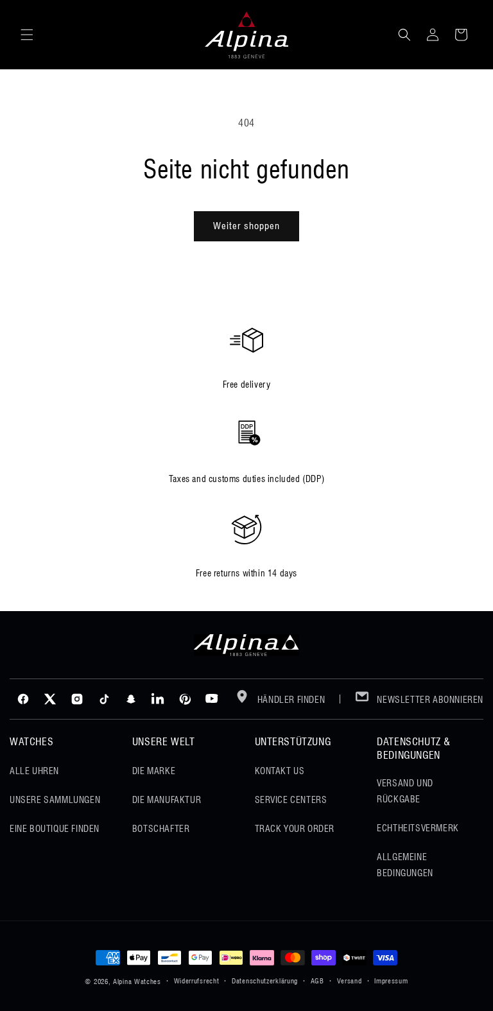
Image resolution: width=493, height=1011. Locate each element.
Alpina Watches (137, 981)
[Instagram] (77, 699)
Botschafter (161, 829)
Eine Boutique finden (54, 829)
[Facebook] (23, 699)
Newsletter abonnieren (429, 700)
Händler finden (290, 700)
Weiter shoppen (246, 226)
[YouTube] (211, 699)
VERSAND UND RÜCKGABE (405, 791)
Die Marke (153, 771)
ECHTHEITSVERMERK (418, 828)
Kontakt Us (280, 771)
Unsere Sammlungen (55, 800)
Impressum (391, 980)
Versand (349, 980)
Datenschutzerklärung (265, 980)
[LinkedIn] (157, 699)
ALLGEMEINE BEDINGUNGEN (405, 865)
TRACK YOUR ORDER (295, 829)
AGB (317, 980)
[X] (50, 699)
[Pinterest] (184, 699)
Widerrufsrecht (197, 980)
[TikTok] (104, 699)
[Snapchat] (130, 699)
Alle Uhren (34, 771)
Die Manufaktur (166, 800)
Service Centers (291, 800)
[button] (27, 35)
